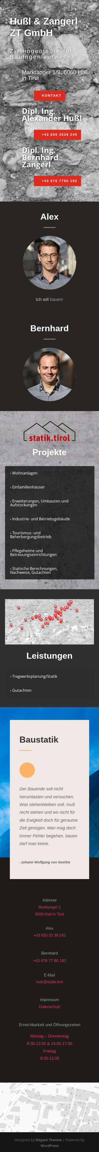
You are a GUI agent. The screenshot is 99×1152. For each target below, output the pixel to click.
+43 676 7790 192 (59, 181)
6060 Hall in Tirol (49, 914)
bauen (56, 299)
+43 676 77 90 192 (49, 960)
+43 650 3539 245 (59, 134)
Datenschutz (49, 1007)
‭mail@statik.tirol (49, 982)
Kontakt (52, 95)
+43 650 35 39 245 (50, 935)
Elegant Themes (49, 1140)
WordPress (50, 1145)
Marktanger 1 (49, 907)
